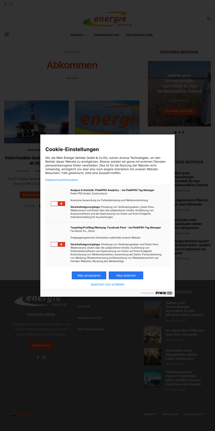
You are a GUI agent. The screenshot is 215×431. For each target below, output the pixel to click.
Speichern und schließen (108, 284)
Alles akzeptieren (89, 275)
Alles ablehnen (126, 275)
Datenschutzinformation (61, 180)
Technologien (139, 157)
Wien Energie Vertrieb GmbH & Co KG (81, 157)
